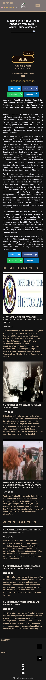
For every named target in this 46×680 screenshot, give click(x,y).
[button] (28, 53)
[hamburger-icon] (38, 5)
